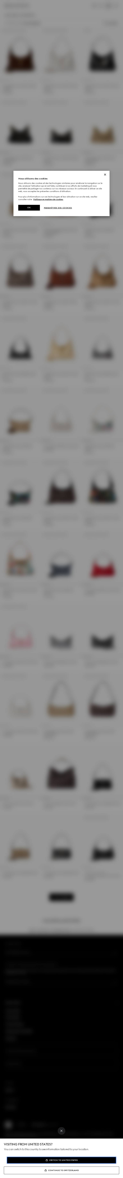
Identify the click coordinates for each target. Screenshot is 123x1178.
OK (29, 207)
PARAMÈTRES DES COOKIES (58, 208)
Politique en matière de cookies (48, 199)
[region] (61, 193)
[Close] (61, 1131)
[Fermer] (105, 174)
